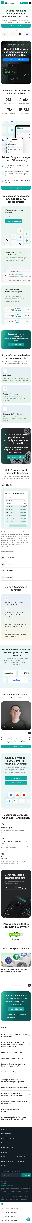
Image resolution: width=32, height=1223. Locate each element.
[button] (28, 1219)
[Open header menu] (30, 3)
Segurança (20, 1161)
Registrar (24, 3)
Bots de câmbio (6, 1134)
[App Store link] (10, 888)
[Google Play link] (21, 888)
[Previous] (2, 733)
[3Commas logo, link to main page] (7, 3)
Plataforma (4, 1129)
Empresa (4, 1152)
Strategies (4, 1143)
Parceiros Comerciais (7, 1161)
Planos (3, 1157)
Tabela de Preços (6, 1166)
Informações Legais (7, 1147)
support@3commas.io (7, 1185)
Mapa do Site (21, 1157)
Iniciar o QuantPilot (15, 60)
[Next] (29, 733)
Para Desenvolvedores (8, 1138)
